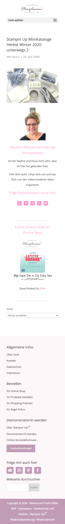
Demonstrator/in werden (21, 434)
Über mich (13, 354)
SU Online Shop (16, 391)
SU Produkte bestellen (20, 397)
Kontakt (11, 360)
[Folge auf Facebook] (37, 470)
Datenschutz (14, 366)
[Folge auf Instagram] (19, 470)
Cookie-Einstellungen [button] (21, 448)
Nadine (16, 56)
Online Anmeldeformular (21, 440)
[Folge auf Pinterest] (28, 470)
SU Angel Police (16, 409)
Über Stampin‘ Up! (18, 427)
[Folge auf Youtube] (10, 470)
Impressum (13, 373)
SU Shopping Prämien (20, 403)
